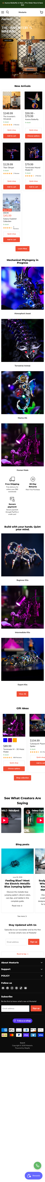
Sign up (33, 941)
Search (22, 1043)
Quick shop (11, 130)
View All (22, 694)
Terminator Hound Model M (32, 168)
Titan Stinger (8, 167)
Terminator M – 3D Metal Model (13, 750)
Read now (16, 905)
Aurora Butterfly (31, 119)
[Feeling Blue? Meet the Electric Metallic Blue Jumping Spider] (17, 861)
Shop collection (22, 778)
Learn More (22, 248)
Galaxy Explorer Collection (10, 220)
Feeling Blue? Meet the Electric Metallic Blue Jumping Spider (17, 883)
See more (21, 916)
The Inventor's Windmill (9, 117)
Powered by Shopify (22, 1048)
